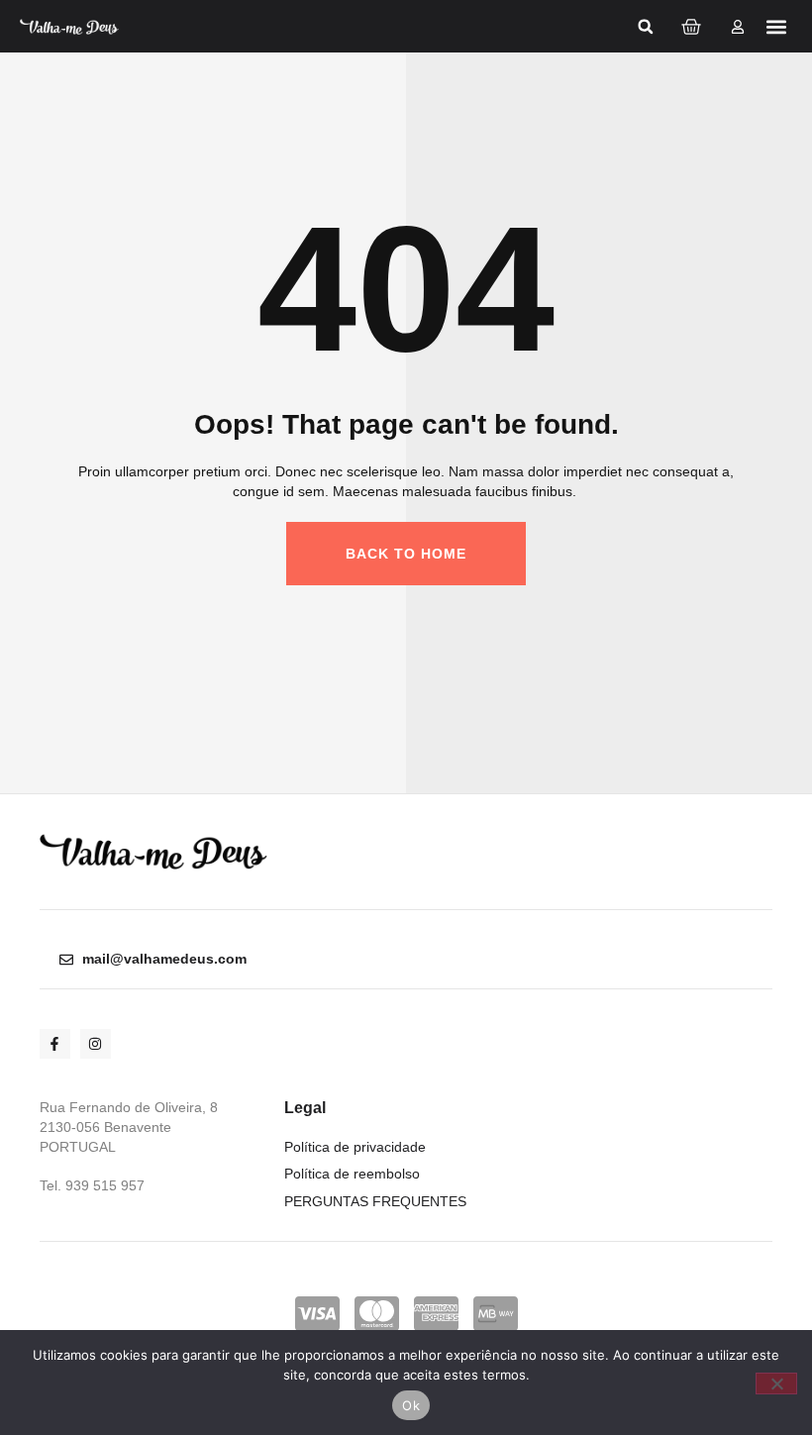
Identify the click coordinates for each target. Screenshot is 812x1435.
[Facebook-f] (55, 1044)
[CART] (691, 27)
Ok (411, 1405)
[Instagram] (95, 1044)
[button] (645, 27)
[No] (776, 1383)
